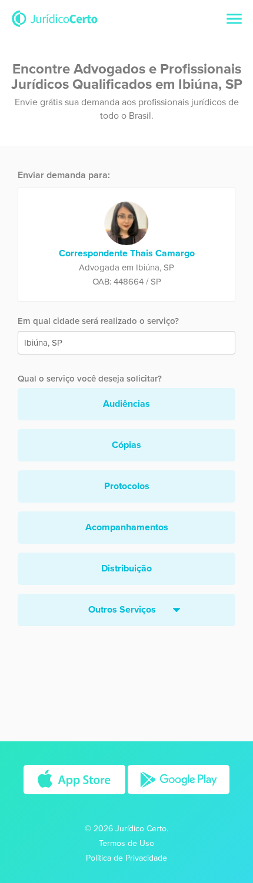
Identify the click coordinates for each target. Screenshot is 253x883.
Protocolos (126, 486)
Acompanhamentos (126, 527)
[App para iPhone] (76, 797)
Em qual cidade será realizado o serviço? (98, 321)
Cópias (126, 445)
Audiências (126, 404)
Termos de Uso (126, 843)
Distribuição (126, 568)
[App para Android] (178, 797)
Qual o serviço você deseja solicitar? (90, 378)
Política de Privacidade (126, 858)
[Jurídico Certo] (55, 18)
